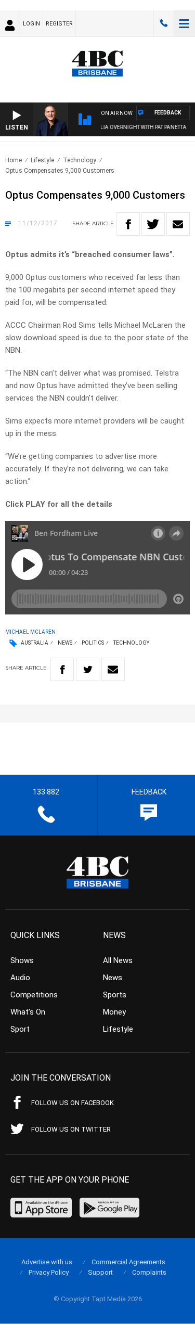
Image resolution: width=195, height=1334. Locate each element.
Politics (93, 643)
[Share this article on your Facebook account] (128, 224)
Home (13, 160)
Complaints (149, 1272)
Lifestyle (42, 160)
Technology (79, 160)
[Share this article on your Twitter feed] (153, 224)
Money (114, 1012)
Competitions (34, 994)
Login (31, 23)
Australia (34, 643)
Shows (22, 960)
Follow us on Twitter (71, 1129)
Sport (20, 1029)
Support (100, 1272)
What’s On (27, 1012)
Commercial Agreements (128, 1262)
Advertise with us (46, 1262)
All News (118, 960)
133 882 (164, 23)
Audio (20, 977)
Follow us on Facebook (72, 1103)
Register (59, 23)
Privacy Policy (49, 1272)
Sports (114, 994)
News (65, 643)
